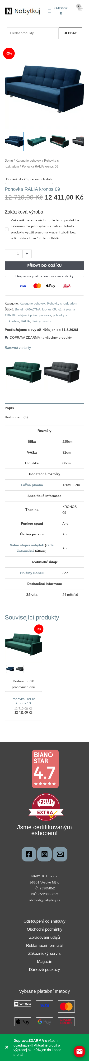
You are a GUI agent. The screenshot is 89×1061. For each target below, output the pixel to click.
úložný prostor (41, 321)
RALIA (25, 321)
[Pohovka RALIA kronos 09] (10, 669)
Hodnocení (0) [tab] (16, 417)
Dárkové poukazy (44, 969)
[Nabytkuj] (29, 854)
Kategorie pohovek (28, 160)
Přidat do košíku (44, 266)
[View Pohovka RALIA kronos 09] (14, 141)
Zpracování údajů (44, 937)
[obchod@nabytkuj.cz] (60, 854)
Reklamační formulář (44, 945)
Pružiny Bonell (32, 573)
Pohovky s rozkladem (62, 303)
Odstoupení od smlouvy (44, 921)
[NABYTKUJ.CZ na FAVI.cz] (46, 807)
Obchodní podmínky (44, 929)
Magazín (44, 961)
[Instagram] (44, 854)
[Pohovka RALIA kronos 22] (20, 669)
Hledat (70, 33)
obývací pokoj (27, 315)
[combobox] (33, 33)
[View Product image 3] (59, 141)
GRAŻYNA (32, 309)
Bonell (19, 309)
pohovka (45, 315)
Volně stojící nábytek (27, 545)
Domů (9, 160)
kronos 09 (49, 309)
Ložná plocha (32, 485)
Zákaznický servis (44, 953)
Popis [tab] (9, 408)
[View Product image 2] (36, 141)
